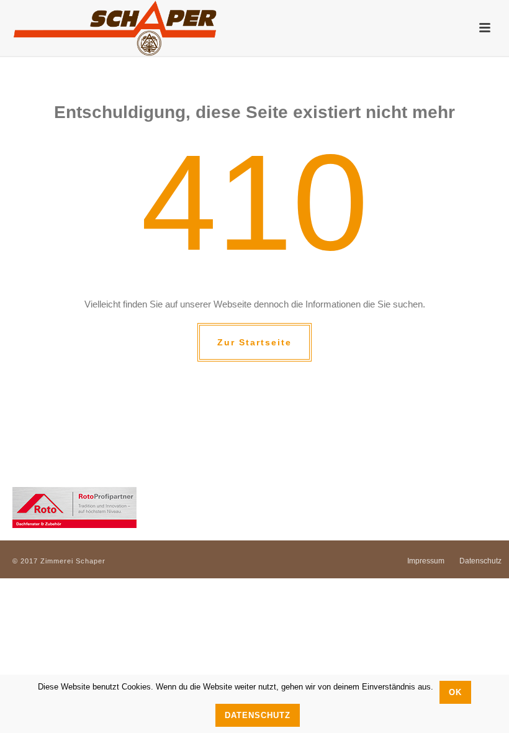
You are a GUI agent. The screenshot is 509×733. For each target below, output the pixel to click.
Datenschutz (480, 561)
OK (455, 692)
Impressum (425, 561)
